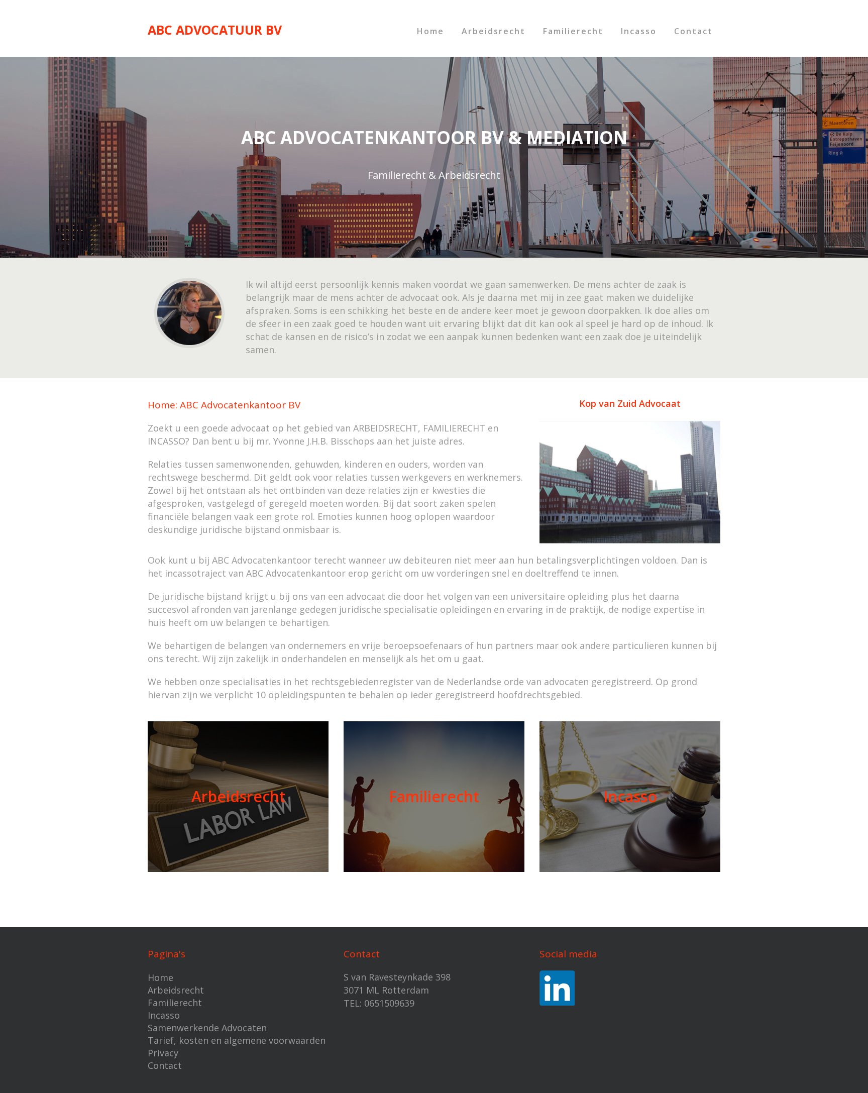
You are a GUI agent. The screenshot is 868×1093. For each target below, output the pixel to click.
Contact (693, 31)
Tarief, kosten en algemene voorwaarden (236, 1040)
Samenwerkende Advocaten (207, 1028)
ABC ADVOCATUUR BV (215, 29)
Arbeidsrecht (493, 31)
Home (430, 31)
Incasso (639, 31)
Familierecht (573, 31)
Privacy (163, 1053)
